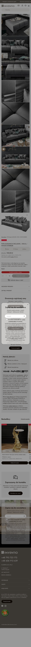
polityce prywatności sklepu (15, 336)
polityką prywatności (14, 338)
